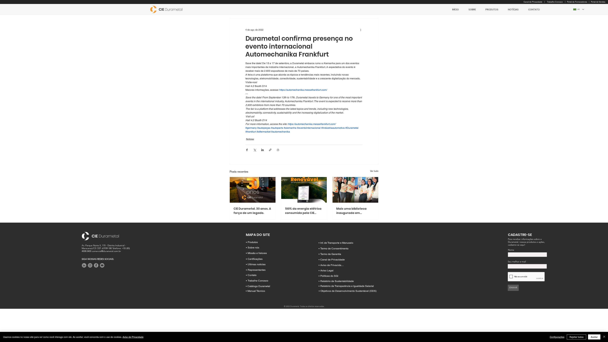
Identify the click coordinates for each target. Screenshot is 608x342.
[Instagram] (90, 265)
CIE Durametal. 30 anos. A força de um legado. (252, 211)
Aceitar (594, 337)
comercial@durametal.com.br (106, 251)
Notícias (250, 139)
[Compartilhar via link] (270, 149)
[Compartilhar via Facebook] (246, 149)
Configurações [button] (557, 337)
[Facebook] (96, 265)
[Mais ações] (361, 30)
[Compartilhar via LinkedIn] (262, 149)
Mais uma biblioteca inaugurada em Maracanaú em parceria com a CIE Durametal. (354, 211)
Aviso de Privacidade (133, 337)
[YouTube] (102, 265)
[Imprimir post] (277, 149)
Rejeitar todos (576, 337)
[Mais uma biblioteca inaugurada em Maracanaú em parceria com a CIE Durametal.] (355, 190)
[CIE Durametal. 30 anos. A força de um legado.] (253, 190)
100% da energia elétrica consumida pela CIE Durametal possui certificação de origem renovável (303, 211)
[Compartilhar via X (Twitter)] (254, 149)
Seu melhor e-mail (517, 261)
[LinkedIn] (84, 265)
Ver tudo (374, 171)
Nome (511, 250)
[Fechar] (604, 336)
